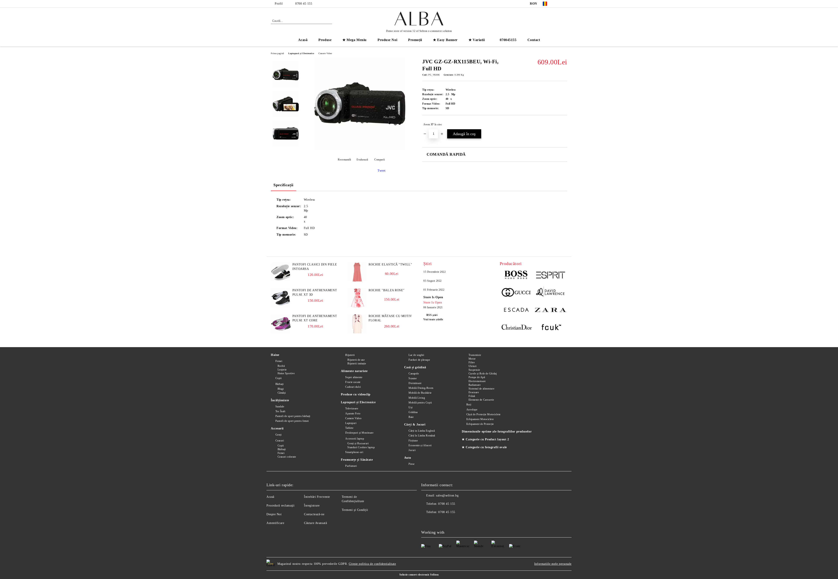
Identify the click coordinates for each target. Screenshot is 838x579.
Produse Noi (387, 40)
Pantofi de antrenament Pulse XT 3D (314, 292)
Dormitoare (415, 383)
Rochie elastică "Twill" (390, 264)
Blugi (281, 388)
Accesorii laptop (354, 438)
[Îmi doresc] (564, 124)
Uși (411, 407)
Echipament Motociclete (480, 419)
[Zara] (550, 310)
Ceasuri (279, 440)
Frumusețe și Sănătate (357, 459)
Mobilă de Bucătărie (420, 392)
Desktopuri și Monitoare (359, 432)
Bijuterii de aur (356, 359)
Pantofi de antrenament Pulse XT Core (314, 318)
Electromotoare (477, 381)
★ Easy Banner (445, 40)
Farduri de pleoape (419, 359)
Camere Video (325, 53)
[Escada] (517, 310)
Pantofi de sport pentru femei (292, 420)
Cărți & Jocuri (415, 424)
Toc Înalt (280, 411)
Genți (278, 434)
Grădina (413, 412)
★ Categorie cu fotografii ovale (484, 447)
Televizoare (351, 408)
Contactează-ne (314, 514)
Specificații (283, 185)
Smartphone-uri (354, 452)
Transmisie (475, 355)
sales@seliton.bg (447, 495)
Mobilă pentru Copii (420, 402)
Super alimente (353, 377)
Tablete (349, 427)
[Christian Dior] (517, 328)
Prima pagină (277, 53)
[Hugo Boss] (517, 275)
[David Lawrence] (550, 293)
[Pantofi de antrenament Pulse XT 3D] (281, 306)
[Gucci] (517, 293)
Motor (472, 358)
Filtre (472, 362)
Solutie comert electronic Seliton (419, 574)
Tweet (382, 170)
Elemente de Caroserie (481, 399)
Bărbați (279, 384)
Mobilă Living (417, 397)
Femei (278, 361)
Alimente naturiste (354, 371)
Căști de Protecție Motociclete (483, 414)
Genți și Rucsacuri (358, 443)
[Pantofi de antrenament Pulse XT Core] (281, 332)
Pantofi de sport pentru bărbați (292, 416)
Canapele (414, 373)
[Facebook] (558, 3)
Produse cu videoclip (356, 394)
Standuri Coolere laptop (361, 447)
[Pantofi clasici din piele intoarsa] (281, 281)
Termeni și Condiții (355, 510)
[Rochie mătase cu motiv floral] (357, 332)
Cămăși (282, 392)
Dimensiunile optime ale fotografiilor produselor (497, 431)
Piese (412, 463)
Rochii (281, 365)
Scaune (413, 378)
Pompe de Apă (477, 377)
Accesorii (277, 428)
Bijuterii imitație (356, 363)
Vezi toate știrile (433, 319)
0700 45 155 (303, 3)
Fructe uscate (352, 382)
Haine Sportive (286, 373)
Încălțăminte (280, 400)
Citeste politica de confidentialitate (372, 563)
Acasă (303, 40)
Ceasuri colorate (287, 456)
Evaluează (362, 159)
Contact (533, 40)
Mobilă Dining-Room (421, 387)
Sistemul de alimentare (481, 388)
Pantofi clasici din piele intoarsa (314, 267)
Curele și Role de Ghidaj (483, 373)
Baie (411, 417)
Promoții (415, 40)
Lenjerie (282, 369)
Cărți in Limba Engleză (422, 430)
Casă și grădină (415, 367)
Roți (468, 404)
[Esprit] (550, 275)
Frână (472, 396)
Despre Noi (274, 514)
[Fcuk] (550, 328)
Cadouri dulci (353, 386)
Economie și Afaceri (420, 445)
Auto (407, 457)
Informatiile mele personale (553, 563)
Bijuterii (350, 355)
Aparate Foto (352, 413)
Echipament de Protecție (480, 424)
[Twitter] (564, 3)
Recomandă (344, 159)
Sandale (279, 406)
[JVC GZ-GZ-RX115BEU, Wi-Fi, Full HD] (360, 148)
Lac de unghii (416, 355)
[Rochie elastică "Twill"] (357, 281)
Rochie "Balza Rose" (387, 290)
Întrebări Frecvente (317, 496)
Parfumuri (351, 465)
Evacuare (474, 392)
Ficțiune (413, 440)
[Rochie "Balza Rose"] (357, 306)
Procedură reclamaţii (280, 505)
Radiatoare (475, 384)
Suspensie (474, 369)
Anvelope (471, 409)
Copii (278, 378)
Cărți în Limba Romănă (422, 435)
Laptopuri (350, 423)
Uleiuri (472, 366)
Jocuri (412, 450)
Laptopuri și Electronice (301, 53)
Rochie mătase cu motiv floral (390, 318)
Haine (275, 355)
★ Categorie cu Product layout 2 (485, 439)
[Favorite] (556, 20)
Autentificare (275, 523)
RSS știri (432, 315)
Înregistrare (312, 505)
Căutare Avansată (315, 523)
